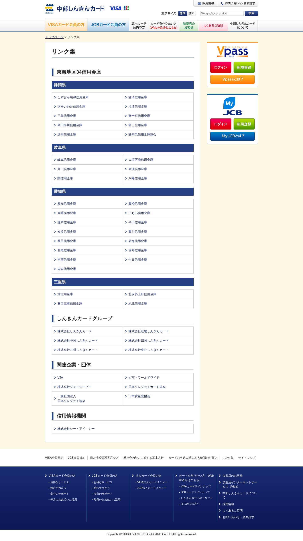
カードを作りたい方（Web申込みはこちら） (196, 478)
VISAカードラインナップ (196, 486)
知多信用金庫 (66, 231)
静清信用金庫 (137, 97)
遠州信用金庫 (66, 134)
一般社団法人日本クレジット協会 (71, 398)
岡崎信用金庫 (66, 213)
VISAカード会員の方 (62, 475)
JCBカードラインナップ (195, 492)
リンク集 (228, 457)
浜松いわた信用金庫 (71, 106)
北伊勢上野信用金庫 (142, 294)
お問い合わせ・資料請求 (238, 517)
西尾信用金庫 (66, 250)
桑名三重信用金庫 (69, 303)
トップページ (54, 37)
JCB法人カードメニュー (151, 488)
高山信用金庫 (66, 169)
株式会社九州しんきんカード (77, 350)
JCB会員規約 (76, 457)
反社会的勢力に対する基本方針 (143, 457)
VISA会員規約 (54, 457)
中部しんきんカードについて (239, 495)
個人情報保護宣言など (104, 457)
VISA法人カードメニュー (152, 482)
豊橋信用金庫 (137, 203)
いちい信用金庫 (139, 213)
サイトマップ (247, 457)
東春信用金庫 (66, 269)
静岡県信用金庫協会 (142, 134)
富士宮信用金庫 (139, 116)
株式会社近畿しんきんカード (148, 331)
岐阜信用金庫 (66, 159)
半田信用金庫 (137, 222)
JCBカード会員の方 (105, 475)
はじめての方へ (190, 503)
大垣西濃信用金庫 (140, 159)
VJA (60, 377)
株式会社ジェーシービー (74, 387)
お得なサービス (59, 482)
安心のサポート (59, 493)
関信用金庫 (65, 178)
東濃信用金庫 (137, 169)
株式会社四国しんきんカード (148, 340)
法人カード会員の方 (148, 475)
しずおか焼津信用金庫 (73, 97)
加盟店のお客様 (232, 475)
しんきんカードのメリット (197, 498)
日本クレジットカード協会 (147, 387)
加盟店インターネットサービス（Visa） (239, 484)
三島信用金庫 (66, 116)
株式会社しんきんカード (74, 331)
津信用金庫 (65, 294)
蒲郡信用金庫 (137, 250)
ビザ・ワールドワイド (143, 377)
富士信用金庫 (137, 125)
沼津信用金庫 (137, 106)
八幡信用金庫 (137, 178)
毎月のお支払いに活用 (63, 499)
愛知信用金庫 (66, 203)
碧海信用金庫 (137, 241)
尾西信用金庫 (66, 259)
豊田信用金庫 (66, 241)
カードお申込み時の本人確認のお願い (192, 457)
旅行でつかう (58, 488)
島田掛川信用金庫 (69, 125)
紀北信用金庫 (137, 303)
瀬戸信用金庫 (66, 222)
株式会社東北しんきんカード (148, 350)
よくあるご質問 (232, 510)
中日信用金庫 (137, 259)
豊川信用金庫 (137, 231)
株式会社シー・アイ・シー (76, 428)
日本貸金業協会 (139, 396)
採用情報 (228, 504)
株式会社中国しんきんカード (77, 340)
